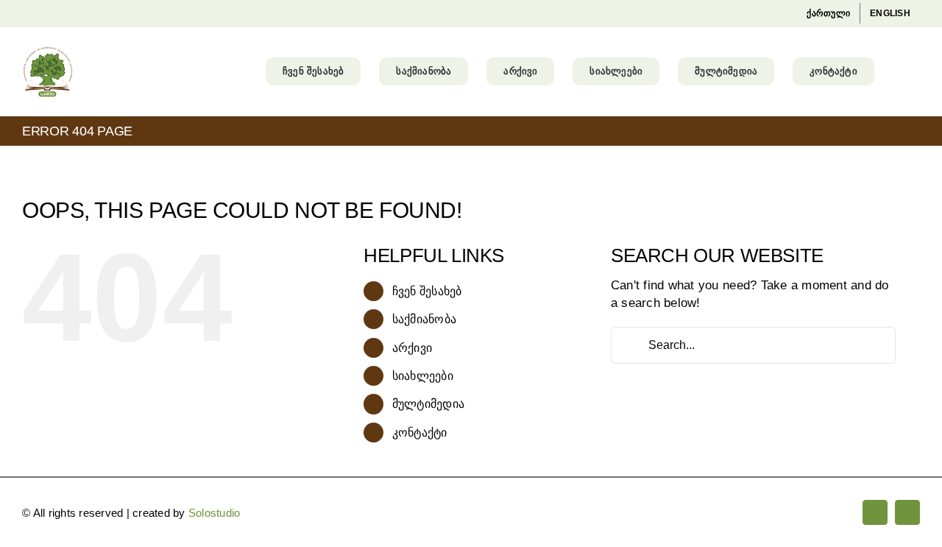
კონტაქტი (419, 432)
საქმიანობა (424, 319)
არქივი (412, 348)
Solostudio (214, 513)
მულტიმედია (428, 404)
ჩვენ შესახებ (427, 291)
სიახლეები (422, 376)
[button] (897, 71)
